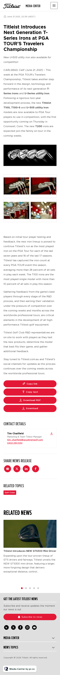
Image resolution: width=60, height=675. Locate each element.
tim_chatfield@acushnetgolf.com (25, 440)
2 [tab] (26, 588)
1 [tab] (22, 588)
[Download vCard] (51, 433)
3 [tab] (30, 588)
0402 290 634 (14, 443)
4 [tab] (34, 588)
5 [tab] (38, 588)
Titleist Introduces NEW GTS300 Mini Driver (29, 551)
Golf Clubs (10, 492)
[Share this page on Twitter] (16, 468)
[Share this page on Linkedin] (26, 468)
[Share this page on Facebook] (35, 468)
